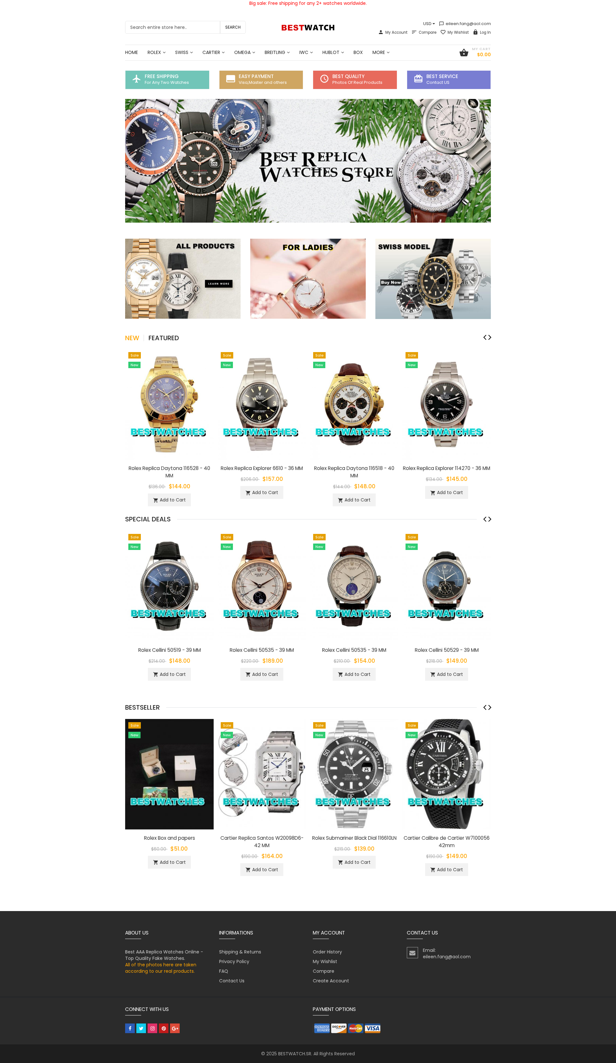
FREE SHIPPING (162, 76)
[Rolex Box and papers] (169, 774)
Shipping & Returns (240, 952)
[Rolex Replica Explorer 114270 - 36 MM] (446, 404)
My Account (396, 32)
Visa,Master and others (263, 82)
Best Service (442, 76)
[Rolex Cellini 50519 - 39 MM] (169, 585)
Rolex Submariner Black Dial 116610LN (354, 838)
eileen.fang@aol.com (465, 24)
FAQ (223, 971)
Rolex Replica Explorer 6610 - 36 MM (262, 468)
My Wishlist (458, 32)
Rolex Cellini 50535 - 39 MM (262, 650)
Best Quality (348, 76)
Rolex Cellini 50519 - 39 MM (169, 650)
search (233, 27)
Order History (327, 952)
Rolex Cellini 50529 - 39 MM (447, 650)
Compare (427, 32)
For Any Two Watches (167, 82)
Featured (164, 337)
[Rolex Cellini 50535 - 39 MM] (262, 585)
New (132, 337)
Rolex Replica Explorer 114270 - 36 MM (446, 468)
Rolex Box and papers (169, 838)
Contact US (437, 82)
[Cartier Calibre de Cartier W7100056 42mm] (446, 774)
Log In (485, 32)
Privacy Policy (234, 961)
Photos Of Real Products (357, 82)
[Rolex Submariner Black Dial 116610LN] (354, 774)
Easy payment (256, 76)
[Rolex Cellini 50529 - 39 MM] (446, 585)
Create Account (331, 981)
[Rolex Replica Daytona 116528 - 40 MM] (169, 404)
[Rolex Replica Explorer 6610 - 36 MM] (262, 404)
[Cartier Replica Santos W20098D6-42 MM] (262, 774)
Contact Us (231, 981)
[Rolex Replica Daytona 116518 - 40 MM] (354, 404)
